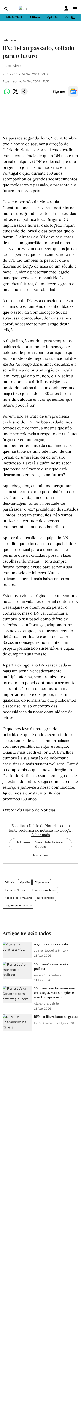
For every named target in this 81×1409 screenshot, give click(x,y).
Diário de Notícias (16, 890)
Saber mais (40, 834)
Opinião (25, 882)
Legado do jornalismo (18, 905)
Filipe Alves (12, 66)
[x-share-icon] (15, 94)
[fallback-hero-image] (17, 950)
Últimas (35, 17)
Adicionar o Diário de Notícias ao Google (41, 844)
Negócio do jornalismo (18, 897)
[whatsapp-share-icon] (6, 94)
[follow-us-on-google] (73, 91)
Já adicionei (40, 855)
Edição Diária (14, 17)
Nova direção (45, 897)
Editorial (10, 882)
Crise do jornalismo (44, 890)
